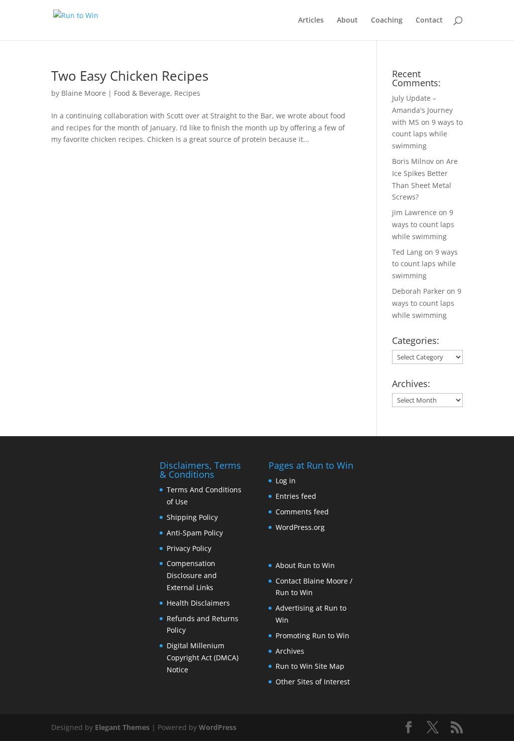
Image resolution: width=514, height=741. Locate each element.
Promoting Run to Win (312, 635)
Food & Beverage (142, 93)
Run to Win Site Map (310, 666)
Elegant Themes (122, 727)
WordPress (217, 727)
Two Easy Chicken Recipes (129, 76)
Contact (429, 21)
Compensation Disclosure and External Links (192, 575)
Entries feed (296, 496)
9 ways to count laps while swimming (427, 134)
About (347, 21)
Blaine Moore (83, 93)
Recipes (187, 93)
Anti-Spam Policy (195, 532)
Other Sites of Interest (313, 681)
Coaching (387, 21)
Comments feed (302, 511)
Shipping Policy (192, 517)
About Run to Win (305, 565)
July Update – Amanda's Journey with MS (422, 110)
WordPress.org (300, 527)
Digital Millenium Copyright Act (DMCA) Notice (202, 657)
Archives (290, 651)
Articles (311, 21)
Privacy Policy (189, 548)
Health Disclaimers (198, 603)
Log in (286, 480)
